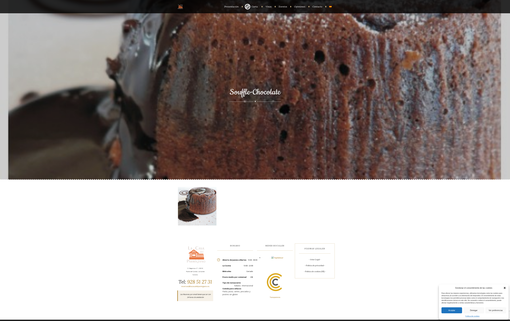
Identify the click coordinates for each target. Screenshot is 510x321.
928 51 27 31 (199, 282)
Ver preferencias (496, 310)
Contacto (317, 6)
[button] (504, 288)
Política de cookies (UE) (315, 271)
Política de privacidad (315, 265)
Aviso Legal (315, 259)
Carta (255, 6)
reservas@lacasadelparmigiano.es (195, 286)
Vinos (268, 6)
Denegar (473, 310)
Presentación (231, 6)
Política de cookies (472, 316)
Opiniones (299, 6)
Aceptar (451, 310)
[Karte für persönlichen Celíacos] (247, 9)
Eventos (283, 6)
